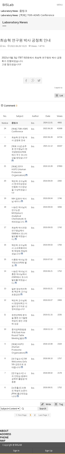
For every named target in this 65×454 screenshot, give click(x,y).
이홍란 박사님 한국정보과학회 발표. (19, 262)
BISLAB (18, 444)
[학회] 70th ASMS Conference (36, 15)
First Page (22, 415)
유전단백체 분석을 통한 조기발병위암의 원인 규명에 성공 (19, 319)
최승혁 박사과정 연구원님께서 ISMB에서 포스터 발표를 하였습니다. (19, 233)
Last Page (43, 415)
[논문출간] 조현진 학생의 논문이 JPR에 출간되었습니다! (20, 392)
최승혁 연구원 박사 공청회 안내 (25, 40)
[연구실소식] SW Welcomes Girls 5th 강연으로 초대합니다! (19, 363)
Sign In (16, 450)
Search (43, 408)
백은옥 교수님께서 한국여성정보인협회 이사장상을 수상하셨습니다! (19, 187)
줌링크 (23, 10)
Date (48, 116)
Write (48, 404)
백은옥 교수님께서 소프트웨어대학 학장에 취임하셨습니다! (19, 249)
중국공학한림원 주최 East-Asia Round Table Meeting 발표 (19, 334)
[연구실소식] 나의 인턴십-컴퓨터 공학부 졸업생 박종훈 (19, 377)
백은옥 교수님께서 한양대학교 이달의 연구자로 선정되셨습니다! (19, 305)
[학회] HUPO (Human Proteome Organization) (18, 348)
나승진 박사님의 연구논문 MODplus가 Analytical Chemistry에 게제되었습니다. (19, 214)
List (61, 95)
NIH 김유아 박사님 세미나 (19, 200)
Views (59, 116)
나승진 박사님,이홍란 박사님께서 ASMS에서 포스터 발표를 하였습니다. (20, 277)
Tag (61, 404)
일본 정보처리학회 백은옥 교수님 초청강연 (19, 291)
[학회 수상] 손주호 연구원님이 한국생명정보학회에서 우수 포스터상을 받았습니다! (19, 152)
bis (4, 46)
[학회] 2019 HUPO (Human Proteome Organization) (19, 171)
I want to (58, 87)
